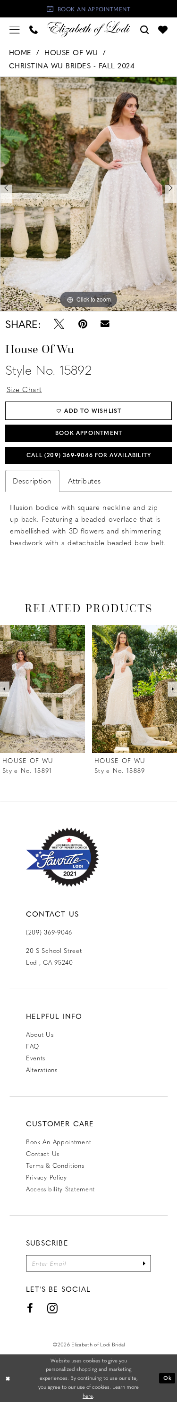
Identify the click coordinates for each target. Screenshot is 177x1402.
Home (20, 52)
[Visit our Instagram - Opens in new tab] (52, 1308)
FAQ (32, 1045)
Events (35, 1057)
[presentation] (42, 689)
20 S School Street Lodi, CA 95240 (54, 956)
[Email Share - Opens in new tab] (105, 324)
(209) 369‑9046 (49, 931)
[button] (15, 29)
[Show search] (144, 29)
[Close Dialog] (8, 1378)
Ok (167, 1378)
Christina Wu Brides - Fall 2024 (72, 65)
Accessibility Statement (60, 1188)
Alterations (42, 1069)
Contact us (42, 1153)
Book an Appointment (58, 1141)
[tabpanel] (88, 194)
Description (32, 481)
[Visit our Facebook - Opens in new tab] (30, 1308)
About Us (40, 1034)
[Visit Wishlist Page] (162, 29)
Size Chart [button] (24, 389)
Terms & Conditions (55, 1165)
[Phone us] (33, 29)
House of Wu (71, 52)
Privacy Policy (46, 1176)
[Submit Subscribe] (144, 1263)
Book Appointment (88, 432)
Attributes (84, 481)
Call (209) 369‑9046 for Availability (88, 455)
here (88, 1396)
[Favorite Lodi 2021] (62, 857)
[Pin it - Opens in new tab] (82, 324)
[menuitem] (15, 29)
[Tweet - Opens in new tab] (59, 324)
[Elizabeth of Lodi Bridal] (88, 29)
